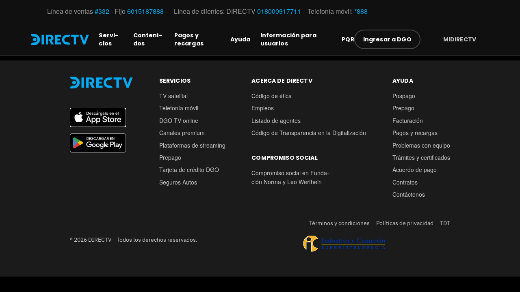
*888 (361, 11)
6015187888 (145, 11)
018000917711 (279, 11)
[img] (482, 39)
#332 (102, 11)
